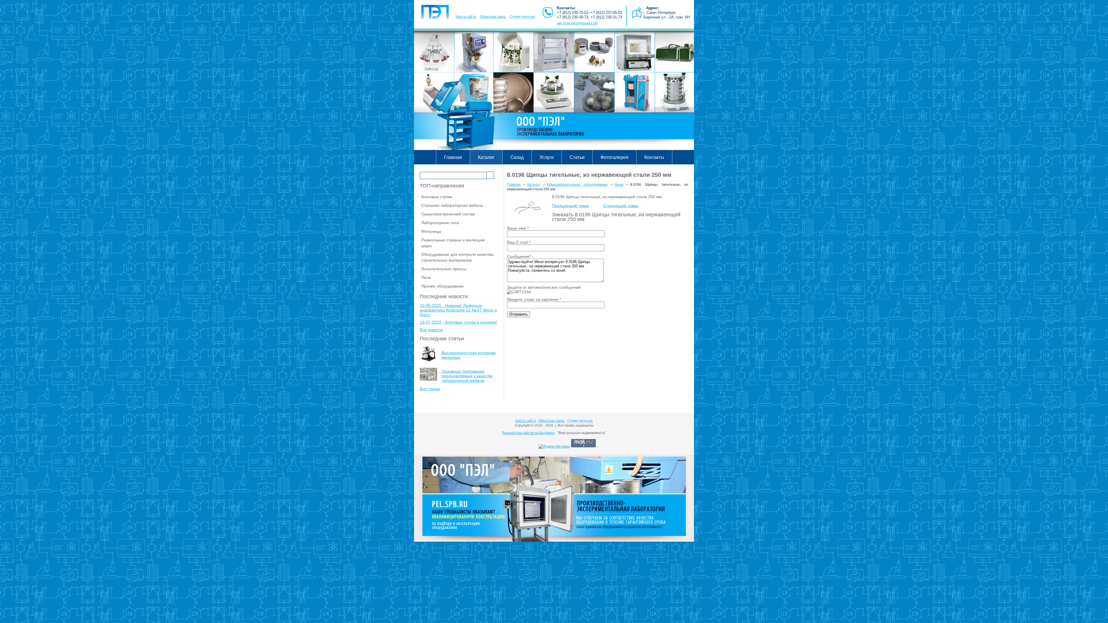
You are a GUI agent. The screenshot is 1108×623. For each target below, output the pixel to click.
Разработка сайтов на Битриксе (528, 433)
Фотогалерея (614, 157)
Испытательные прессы (443, 269)
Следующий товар (620, 205)
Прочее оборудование (442, 286)
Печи (426, 277)
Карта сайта (466, 17)
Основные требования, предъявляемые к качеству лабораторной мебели (467, 376)
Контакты (654, 157)
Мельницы (431, 231)
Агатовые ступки (436, 196)
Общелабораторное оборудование (577, 185)
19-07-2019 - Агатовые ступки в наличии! (458, 322)
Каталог (486, 157)
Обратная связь (493, 17)
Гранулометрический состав (448, 214)
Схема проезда (522, 17)
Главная (453, 157)
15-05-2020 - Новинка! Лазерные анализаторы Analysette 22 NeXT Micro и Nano (458, 310)
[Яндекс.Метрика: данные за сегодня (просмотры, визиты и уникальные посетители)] (554, 446)
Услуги (547, 157)
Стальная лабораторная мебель (452, 205)
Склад (517, 157)
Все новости (431, 329)
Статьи (577, 157)
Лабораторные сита (440, 222)
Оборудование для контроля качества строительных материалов (457, 257)
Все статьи (430, 388)
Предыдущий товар (570, 205)
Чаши (619, 185)
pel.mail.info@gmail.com (577, 23)
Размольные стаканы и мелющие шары (453, 243)
